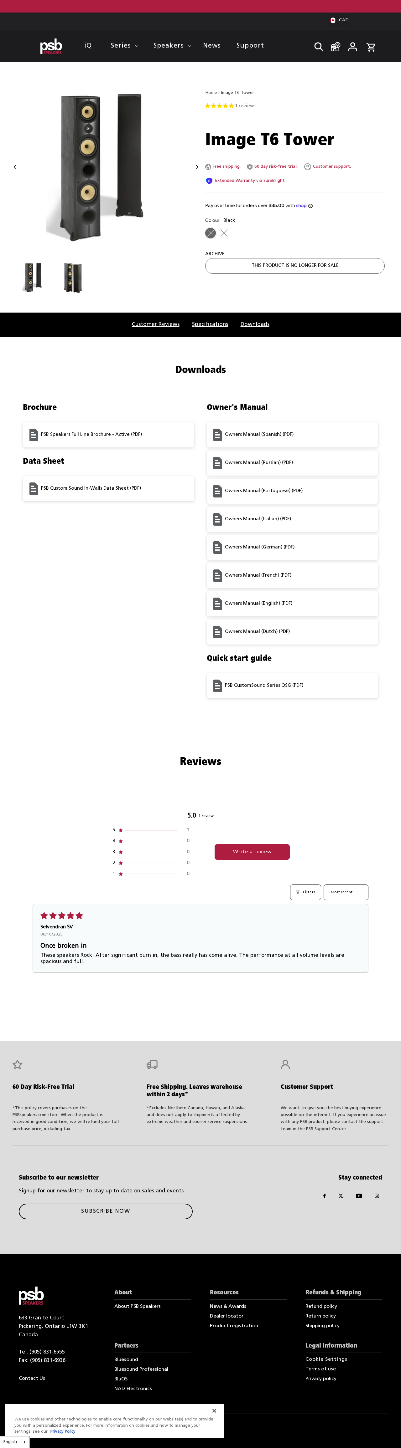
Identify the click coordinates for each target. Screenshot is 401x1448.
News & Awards (228, 1306)
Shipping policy (322, 1325)
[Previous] (15, 167)
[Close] (214, 1411)
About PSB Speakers (137, 1306)
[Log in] (352, 44)
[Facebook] (324, 1197)
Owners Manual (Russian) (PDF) (259, 463)
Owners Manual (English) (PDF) (258, 603)
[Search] (315, 44)
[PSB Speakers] (51, 46)
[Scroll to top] (388, 1435)
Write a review (252, 851)
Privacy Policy (63, 1432)
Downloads (255, 325)
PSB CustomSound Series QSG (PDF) (264, 685)
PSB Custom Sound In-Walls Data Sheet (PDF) (91, 488)
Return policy (320, 1316)
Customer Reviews (156, 325)
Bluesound (126, 1359)
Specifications (210, 325)
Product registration (234, 1325)
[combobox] (15, 1442)
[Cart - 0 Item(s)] (371, 43)
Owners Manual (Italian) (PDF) (258, 519)
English (10, 1442)
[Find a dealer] (333, 43)
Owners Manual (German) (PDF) (259, 547)
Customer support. (332, 166)
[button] (220, 106)
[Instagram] (377, 1197)
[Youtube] (359, 1197)
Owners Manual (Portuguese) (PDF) (264, 491)
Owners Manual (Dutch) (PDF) (257, 632)
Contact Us (32, 1378)
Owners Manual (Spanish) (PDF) (259, 434)
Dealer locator (226, 1316)
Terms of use (320, 1369)
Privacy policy (320, 1378)
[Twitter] (340, 1197)
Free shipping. (227, 166)
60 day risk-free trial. (276, 166)
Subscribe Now (105, 1211)
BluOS (121, 1379)
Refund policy (321, 1306)
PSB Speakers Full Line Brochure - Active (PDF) (91, 434)
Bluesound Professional (141, 1369)
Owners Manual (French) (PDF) (258, 575)
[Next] (197, 167)
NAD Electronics (133, 1388)
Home (211, 92)
